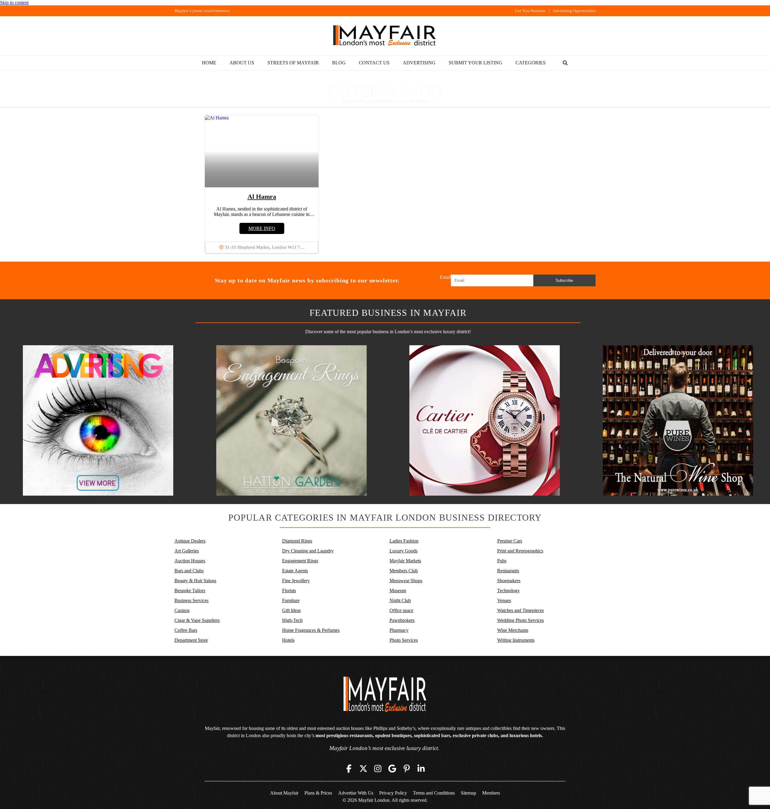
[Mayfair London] (385, 36)
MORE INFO (261, 228)
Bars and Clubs (189, 570)
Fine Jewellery (296, 580)
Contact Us (374, 62)
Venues (504, 600)
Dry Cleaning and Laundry (308, 550)
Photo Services (404, 640)
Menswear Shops (406, 580)
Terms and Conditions (434, 792)
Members (491, 792)
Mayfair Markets (405, 560)
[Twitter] (363, 769)
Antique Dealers (189, 540)
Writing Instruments (515, 640)
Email (445, 277)
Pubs (502, 560)
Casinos (181, 610)
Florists (289, 590)
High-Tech (292, 620)
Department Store (191, 640)
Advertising (419, 62)
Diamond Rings (297, 540)
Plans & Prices (318, 792)
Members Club (404, 570)
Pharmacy (399, 630)
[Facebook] (349, 769)
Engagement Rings (300, 560)
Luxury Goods (403, 550)
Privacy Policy (393, 792)
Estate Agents (295, 570)
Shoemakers (508, 580)
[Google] (392, 769)
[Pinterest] (407, 769)
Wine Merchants (512, 630)
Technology (508, 590)
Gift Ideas (291, 610)
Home (209, 62)
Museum (398, 590)
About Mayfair (284, 792)
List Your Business (530, 10)
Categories (531, 62)
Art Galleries (186, 550)
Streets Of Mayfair (293, 62)
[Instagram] (378, 769)
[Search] (565, 63)
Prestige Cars (509, 540)
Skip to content (14, 2)
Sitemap (468, 792)
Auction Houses (189, 560)
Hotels (288, 640)
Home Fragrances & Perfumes (311, 630)
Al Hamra (262, 196)
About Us (241, 62)
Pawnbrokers (402, 620)
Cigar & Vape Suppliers (197, 620)
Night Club (400, 600)
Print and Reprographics (520, 550)
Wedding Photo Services (520, 620)
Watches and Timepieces (520, 610)
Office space (401, 610)
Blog (339, 62)
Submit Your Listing (475, 62)
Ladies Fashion (404, 540)
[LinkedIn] (421, 769)
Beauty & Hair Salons (195, 580)
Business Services (191, 600)
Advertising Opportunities (574, 10)
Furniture (291, 600)
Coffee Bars (185, 630)
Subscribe (564, 280)
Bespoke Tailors (189, 590)
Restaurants (508, 570)
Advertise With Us (355, 792)
